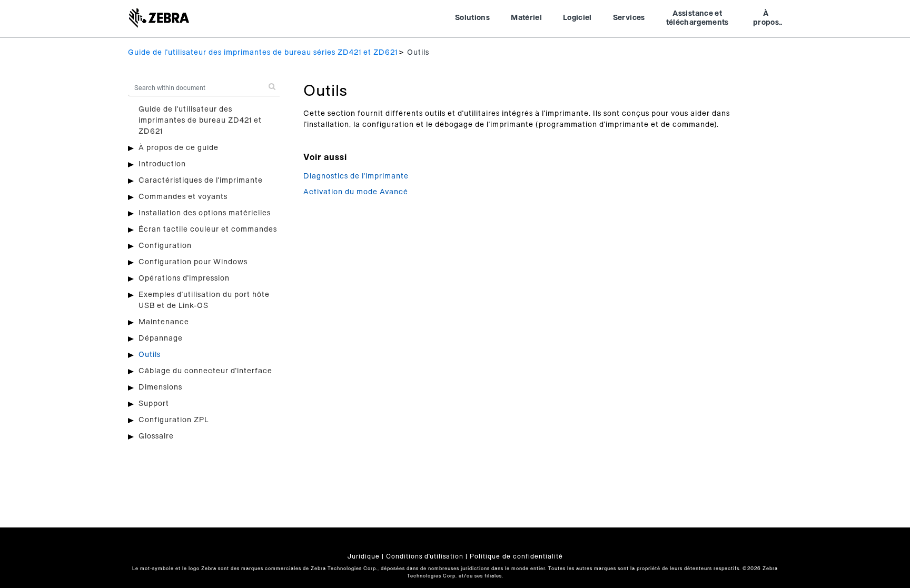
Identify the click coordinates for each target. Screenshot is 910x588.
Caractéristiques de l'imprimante (201, 180)
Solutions (472, 18)
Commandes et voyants (183, 197)
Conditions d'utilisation (424, 556)
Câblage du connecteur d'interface (205, 371)
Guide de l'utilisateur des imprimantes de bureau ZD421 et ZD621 (200, 120)
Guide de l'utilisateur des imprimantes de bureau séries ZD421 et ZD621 (263, 52)
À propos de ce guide (179, 148)
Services (629, 18)
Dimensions (160, 387)
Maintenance (164, 322)
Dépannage (161, 338)
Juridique (364, 556)
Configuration (165, 246)
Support (154, 403)
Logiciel (577, 18)
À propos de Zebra (766, 19)
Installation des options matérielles (205, 213)
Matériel (526, 18)
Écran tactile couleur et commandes (208, 229)
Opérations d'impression (184, 278)
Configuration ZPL (174, 420)
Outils (150, 354)
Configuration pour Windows (193, 262)
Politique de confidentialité (516, 556)
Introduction (162, 164)
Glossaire (156, 436)
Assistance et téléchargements (697, 18)
